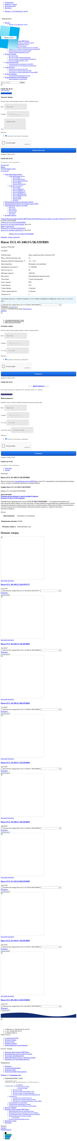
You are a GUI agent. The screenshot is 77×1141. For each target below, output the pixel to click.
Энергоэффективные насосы (21, 44)
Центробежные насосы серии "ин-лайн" (45, 219)
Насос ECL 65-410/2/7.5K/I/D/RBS (15, 941)
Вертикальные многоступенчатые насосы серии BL (23, 47)
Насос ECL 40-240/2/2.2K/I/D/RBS (15, 644)
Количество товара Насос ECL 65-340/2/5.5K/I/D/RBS (21, 305)
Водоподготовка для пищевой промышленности (22, 59)
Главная (4, 219)
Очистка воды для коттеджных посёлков (20, 70)
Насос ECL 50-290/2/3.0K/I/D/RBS (15, 703)
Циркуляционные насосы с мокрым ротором (21, 42)
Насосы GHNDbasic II (19, 190)
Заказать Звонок (6, 93)
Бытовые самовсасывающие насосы (19, 52)
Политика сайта (10, 1070)
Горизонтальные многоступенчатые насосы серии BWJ (24, 49)
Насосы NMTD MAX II (19, 184)
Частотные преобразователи (14, 1056)
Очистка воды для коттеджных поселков (24, 1099)
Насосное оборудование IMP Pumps (19, 219)
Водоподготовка (13, 56)
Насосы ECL (12, 209)
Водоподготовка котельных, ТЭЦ (18, 60)
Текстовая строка (6, 430)
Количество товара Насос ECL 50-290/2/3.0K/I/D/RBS (21, 709)
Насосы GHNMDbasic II (19, 193)
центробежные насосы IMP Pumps (26, 481)
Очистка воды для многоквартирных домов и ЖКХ (23, 72)
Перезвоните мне (38, 150)
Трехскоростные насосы (20, 46)
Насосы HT (12, 213)
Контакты (8, 1066)
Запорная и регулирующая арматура (17, 1059)
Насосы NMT (16, 177)
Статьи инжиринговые (13, 1068)
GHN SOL (15, 200)
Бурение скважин (11, 1043)
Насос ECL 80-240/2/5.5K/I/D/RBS (15, 1000)
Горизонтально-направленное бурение (20, 1104)
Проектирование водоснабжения (16, 1045)
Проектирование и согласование (18, 79)
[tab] (40, 468)
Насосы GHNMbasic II (19, 192)
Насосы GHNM (17, 198)
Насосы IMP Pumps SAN (19, 195)
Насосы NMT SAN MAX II (20, 181)
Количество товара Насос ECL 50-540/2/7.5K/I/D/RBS (21, 828)
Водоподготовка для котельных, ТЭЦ (23, 1091)
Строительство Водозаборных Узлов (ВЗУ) (21, 64)
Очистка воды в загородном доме (18, 69)
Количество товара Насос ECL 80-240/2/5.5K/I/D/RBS (21, 1006)
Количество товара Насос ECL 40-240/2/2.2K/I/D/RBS (21, 650)
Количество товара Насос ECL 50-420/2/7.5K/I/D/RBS (21, 769)
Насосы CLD (12, 212)
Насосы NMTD (17, 182)
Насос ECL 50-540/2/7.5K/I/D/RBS (15, 822)
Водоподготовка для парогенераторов (19, 57)
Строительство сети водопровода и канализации (22, 65)
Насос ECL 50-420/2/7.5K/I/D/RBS (15, 763)
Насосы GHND (17, 197)
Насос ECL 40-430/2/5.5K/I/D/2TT (12, 230)
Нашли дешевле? (6, 394)
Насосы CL (12, 207)
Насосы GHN (16, 187)
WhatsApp (8, 1135)
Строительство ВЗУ (11, 1038)
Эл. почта (3, 350)
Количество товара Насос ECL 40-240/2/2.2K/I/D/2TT (21, 591)
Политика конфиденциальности (16, 1071)
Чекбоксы (3, 132)
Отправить (38, 374)
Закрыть (3, 311)
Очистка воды (10, 1042)
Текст (2, 129)
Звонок (7, 1138)
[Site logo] (8, 169)
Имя (2, 106)
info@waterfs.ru (5, 90)
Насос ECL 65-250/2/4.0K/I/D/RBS (12, 224)
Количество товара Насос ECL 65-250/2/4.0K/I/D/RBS (21, 887)
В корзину (5, 307)
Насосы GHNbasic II (18, 189)
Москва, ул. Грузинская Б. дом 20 (18, 24)
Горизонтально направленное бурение (19, 75)
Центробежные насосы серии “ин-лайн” (20, 50)
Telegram (8, 1136)
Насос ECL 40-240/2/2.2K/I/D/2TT (15, 584)
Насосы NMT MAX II (19, 179)
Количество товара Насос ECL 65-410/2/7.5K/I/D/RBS (21, 947)
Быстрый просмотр (7, 580)
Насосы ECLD (13, 210)
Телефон (4, 114)
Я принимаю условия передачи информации (17, 136)
